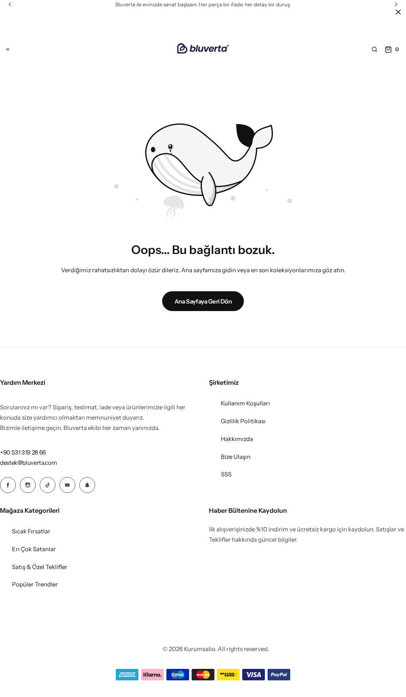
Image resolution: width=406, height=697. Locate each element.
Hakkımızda (237, 439)
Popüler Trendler (35, 584)
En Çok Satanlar (34, 549)
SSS (226, 474)
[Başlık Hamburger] (8, 49)
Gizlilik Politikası (243, 421)
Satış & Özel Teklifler (39, 567)
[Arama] (374, 49)
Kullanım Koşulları (245, 403)
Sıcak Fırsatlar (31, 531)
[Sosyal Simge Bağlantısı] (8, 485)
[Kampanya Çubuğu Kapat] (398, 12)
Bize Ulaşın (236, 456)
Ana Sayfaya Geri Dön (203, 301)
